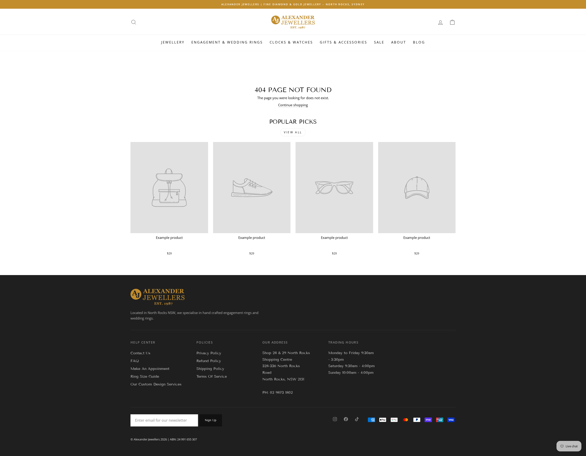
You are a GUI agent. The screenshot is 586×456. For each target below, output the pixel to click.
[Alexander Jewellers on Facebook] (346, 418)
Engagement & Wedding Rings (227, 42)
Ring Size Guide (144, 376)
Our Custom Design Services (156, 384)
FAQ (134, 361)
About (398, 42)
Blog (419, 42)
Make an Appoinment (149, 368)
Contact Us (140, 353)
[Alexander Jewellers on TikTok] (357, 418)
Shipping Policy (210, 368)
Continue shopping (293, 105)
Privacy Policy (208, 353)
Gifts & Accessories (343, 42)
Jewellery (172, 42)
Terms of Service (211, 376)
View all (293, 132)
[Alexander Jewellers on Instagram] (335, 418)
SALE (379, 42)
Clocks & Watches (291, 42)
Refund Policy (208, 361)
